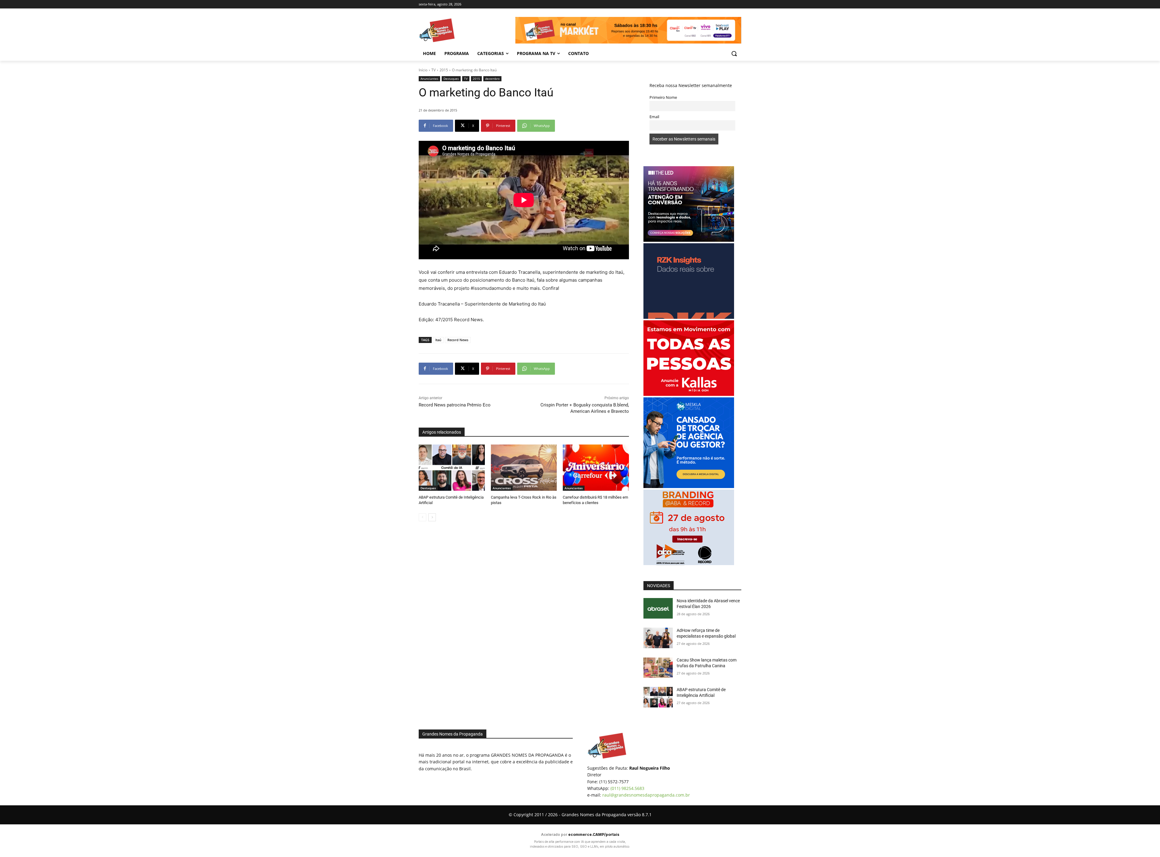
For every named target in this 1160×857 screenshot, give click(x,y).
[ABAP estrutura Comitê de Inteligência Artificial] (452, 468)
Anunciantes (429, 78)
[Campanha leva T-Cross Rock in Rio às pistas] (524, 468)
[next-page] (432, 517)
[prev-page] (422, 517)
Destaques (451, 78)
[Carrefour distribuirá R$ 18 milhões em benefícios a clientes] (596, 468)
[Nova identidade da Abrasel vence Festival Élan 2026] (658, 608)
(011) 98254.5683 (627, 788)
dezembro (492, 78)
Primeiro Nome (663, 97)
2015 (444, 70)
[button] (734, 53)
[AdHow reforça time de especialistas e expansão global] (658, 638)
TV (433, 70)
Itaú (438, 340)
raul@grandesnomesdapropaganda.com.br (646, 795)
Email (654, 116)
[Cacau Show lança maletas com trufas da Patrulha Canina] (658, 667)
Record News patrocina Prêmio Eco (455, 405)
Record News (457, 340)
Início (423, 70)
